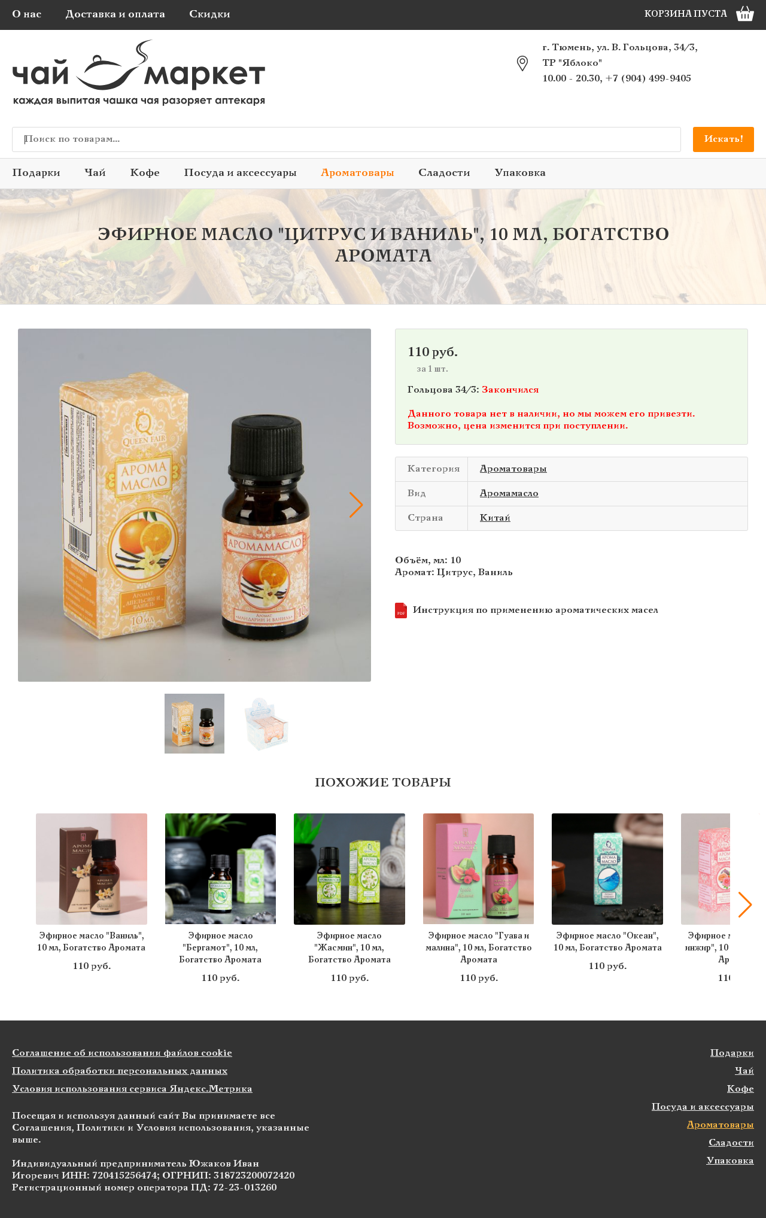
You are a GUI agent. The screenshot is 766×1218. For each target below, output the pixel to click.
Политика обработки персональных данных (119, 1071)
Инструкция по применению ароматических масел (528, 610)
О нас (26, 15)
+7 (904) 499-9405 (648, 78)
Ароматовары (357, 173)
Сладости (444, 173)
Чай (95, 173)
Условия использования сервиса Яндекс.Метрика (132, 1089)
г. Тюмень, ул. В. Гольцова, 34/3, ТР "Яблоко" (620, 55)
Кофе (145, 173)
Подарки (36, 173)
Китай (495, 518)
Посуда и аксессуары (240, 173)
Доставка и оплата (115, 15)
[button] (33, 505)
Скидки (209, 15)
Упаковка (520, 173)
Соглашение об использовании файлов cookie (122, 1053)
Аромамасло (509, 493)
